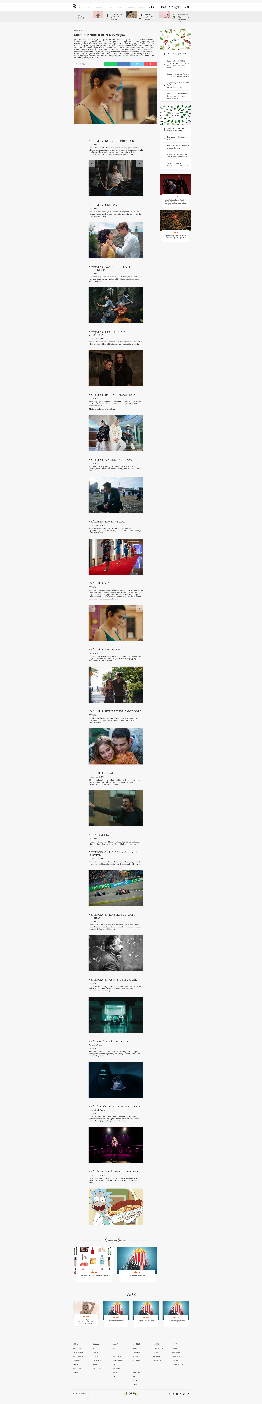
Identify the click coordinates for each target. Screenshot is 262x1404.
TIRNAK (95, 1352)
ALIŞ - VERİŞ (77, 1348)
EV (113, 1352)
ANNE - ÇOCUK (118, 1360)
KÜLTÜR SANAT (85, 30)
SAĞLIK (135, 1348)
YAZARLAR (142, 7)
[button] (92, 163)
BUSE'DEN (136, 1372)
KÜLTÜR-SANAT (177, 1364)
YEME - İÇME (117, 1356)
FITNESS (135, 1356)
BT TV (174, 1344)
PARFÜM (95, 1364)
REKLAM (135, 1384)
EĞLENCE (131, 7)
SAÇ (94, 1348)
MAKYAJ (95, 1356)
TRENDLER (76, 1360)
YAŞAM (109, 7)
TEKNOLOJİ (116, 1368)
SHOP (134, 1376)
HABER (115, 1372)
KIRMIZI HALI (156, 1360)
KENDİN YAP (77, 1368)
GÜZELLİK (99, 7)
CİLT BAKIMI (97, 1360)
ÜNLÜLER (76, 1364)
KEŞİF (114, 1376)
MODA (88, 7)
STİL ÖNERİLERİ (78, 1352)
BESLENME (136, 1352)
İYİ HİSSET (120, 7)
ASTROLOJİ (136, 1360)
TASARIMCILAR (78, 1356)
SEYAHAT (116, 1348)
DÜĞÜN (75, 1372)
